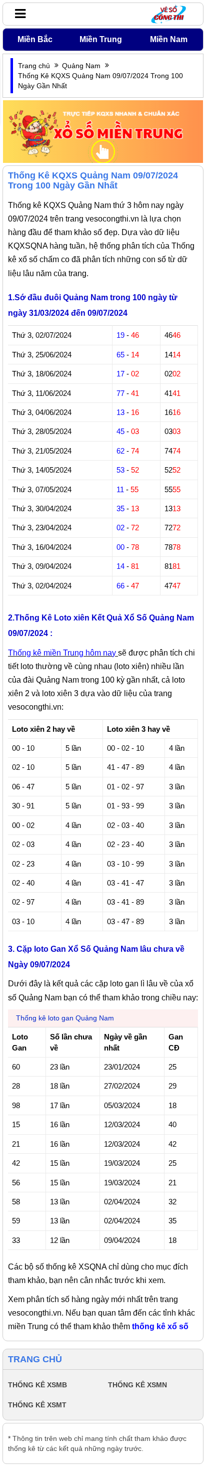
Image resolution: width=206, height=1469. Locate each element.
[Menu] (17, 14)
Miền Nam (169, 39)
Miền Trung (101, 39)
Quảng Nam (81, 66)
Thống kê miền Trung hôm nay (63, 653)
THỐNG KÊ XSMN (137, 1385)
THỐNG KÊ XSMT (37, 1405)
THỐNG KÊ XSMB (37, 1385)
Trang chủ (34, 66)
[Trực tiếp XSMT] (103, 131)
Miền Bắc (35, 39)
